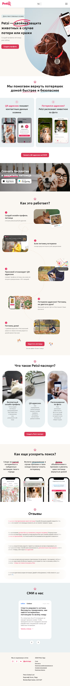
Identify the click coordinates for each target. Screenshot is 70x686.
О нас (36, 661)
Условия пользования (41, 667)
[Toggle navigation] (66, 4)
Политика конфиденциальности (44, 665)
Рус (39, 4)
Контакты (38, 663)
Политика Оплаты (40, 670)
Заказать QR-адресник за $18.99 (35, 155)
